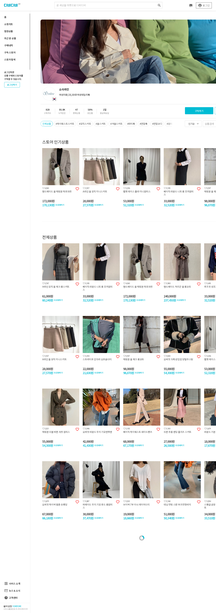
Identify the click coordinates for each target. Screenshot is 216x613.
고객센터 (11, 598)
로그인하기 (12, 84)
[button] (40, 167)
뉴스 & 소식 (12, 590)
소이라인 (64, 89)
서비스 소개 (12, 583)
